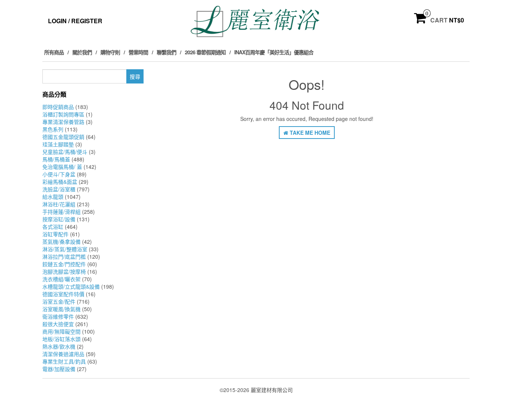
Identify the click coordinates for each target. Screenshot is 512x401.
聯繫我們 (166, 52)
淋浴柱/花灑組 (58, 204)
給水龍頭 (52, 196)
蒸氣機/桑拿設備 (61, 241)
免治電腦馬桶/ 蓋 (62, 166)
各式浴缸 (52, 226)
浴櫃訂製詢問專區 (63, 114)
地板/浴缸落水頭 (61, 339)
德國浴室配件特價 (63, 294)
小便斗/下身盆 (58, 174)
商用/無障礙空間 (61, 331)
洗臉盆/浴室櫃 (58, 189)
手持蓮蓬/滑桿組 (61, 211)
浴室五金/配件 (58, 301)
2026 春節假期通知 (205, 52)
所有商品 (54, 52)
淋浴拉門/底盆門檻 (64, 256)
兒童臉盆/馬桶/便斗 (64, 151)
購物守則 (110, 52)
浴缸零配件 (55, 234)
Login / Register (75, 20)
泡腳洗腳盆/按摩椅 (64, 271)
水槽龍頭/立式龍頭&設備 (71, 286)
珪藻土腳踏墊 (58, 144)
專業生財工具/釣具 (64, 361)
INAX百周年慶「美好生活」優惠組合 (273, 52)
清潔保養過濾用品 (63, 354)
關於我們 (82, 52)
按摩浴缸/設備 (58, 219)
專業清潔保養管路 (63, 121)
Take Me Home (309, 132)
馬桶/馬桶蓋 (56, 159)
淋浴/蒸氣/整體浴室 (64, 249)
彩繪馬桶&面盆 (59, 181)
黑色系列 (52, 129)
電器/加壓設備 (58, 369)
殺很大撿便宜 (58, 324)
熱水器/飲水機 (58, 346)
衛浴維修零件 (58, 316)
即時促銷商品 (58, 106)
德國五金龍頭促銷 (63, 136)
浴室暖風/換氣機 (61, 309)
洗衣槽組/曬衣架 (61, 279)
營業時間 (138, 52)
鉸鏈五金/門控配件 (64, 264)
